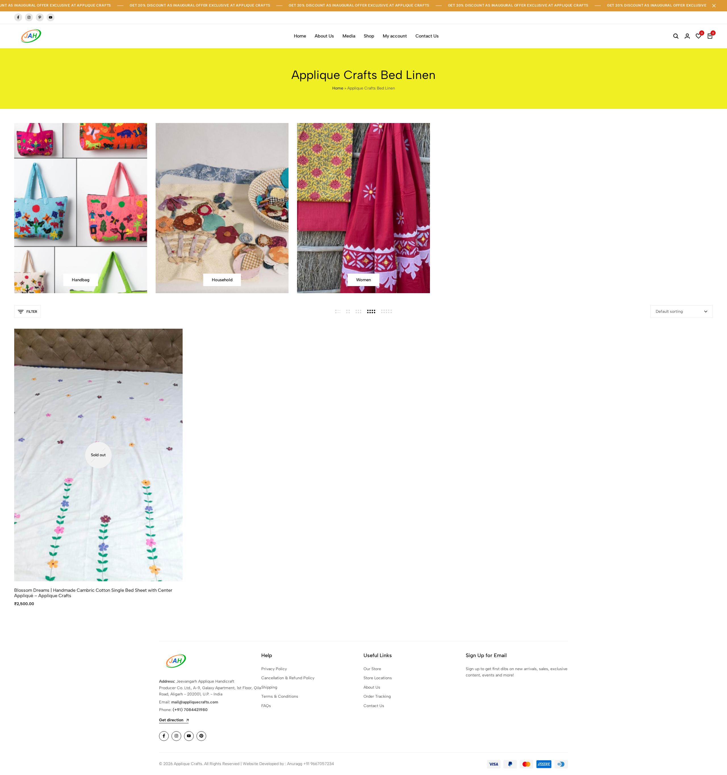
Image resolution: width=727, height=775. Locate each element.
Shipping (269, 687)
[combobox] (681, 311)
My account (395, 36)
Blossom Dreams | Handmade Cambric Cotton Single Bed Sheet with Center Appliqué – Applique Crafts (93, 593)
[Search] (676, 36)
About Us (324, 36)
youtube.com (51, 17)
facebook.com (18, 17)
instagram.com (29, 17)
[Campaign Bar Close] (717, 5)
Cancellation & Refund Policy (287, 678)
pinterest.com (40, 17)
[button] (698, 36)
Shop (369, 36)
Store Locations (378, 678)
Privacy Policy (274, 668)
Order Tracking (377, 696)
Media (348, 36)
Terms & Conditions (279, 696)
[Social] (164, 736)
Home (300, 36)
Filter (31, 312)
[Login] (687, 36)
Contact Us (427, 36)
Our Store (372, 668)
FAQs (266, 705)
